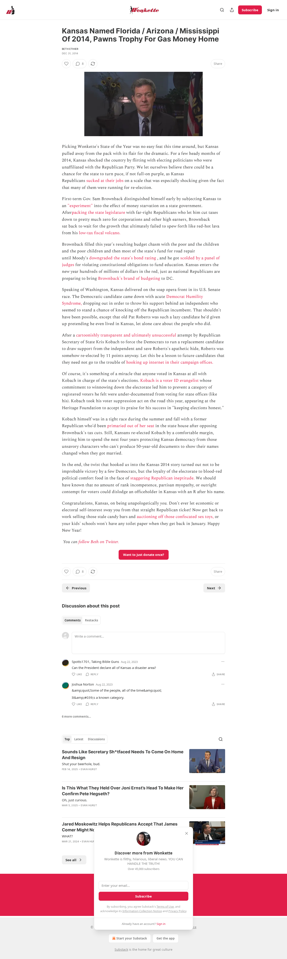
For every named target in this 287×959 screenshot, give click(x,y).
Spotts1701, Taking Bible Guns (95, 661)
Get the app (166, 938)
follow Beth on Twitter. (98, 542)
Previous (79, 588)
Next (211, 588)
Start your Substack (131, 938)
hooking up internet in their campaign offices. (169, 362)
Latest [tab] (78, 739)
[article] (143, 763)
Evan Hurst (89, 769)
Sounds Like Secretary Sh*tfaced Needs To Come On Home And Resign (122, 754)
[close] (186, 833)
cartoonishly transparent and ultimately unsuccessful (126, 335)
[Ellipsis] (222, 661)
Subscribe (250, 10)
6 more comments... (76, 716)
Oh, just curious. (74, 800)
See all (70, 860)
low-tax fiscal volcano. (99, 233)
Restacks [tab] (91, 620)
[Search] (221, 9)
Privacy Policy (177, 911)
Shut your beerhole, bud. (81, 764)
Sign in (273, 10)
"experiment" (80, 206)
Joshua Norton (83, 684)
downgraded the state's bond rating (122, 258)
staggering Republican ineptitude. (162, 478)
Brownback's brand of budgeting (129, 278)
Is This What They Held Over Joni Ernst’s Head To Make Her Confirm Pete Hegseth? (123, 790)
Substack (121, 949)
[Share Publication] (231, 9)
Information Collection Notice (142, 911)
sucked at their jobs (105, 180)
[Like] (66, 63)
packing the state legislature (98, 212)
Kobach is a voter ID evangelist (169, 380)
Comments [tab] (72, 620)
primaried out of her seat (130, 426)
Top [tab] (67, 739)
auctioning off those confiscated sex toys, (175, 516)
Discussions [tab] (96, 739)
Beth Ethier (70, 48)
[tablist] (81, 620)
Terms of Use (165, 906)
